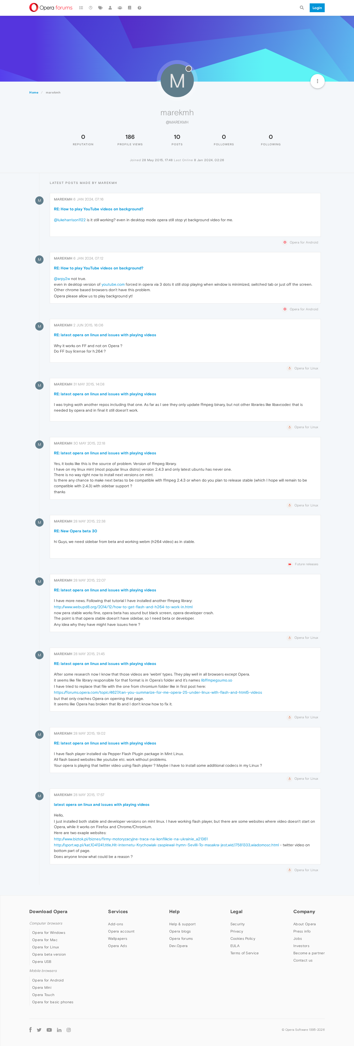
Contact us (303, 960)
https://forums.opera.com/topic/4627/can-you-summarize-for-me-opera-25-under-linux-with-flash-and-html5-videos (158, 692)
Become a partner (309, 953)
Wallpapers (117, 938)
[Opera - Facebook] (30, 1030)
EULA (234, 946)
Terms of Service (244, 953)
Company (304, 911)
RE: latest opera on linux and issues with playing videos (105, 335)
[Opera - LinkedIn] (59, 1030)
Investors (301, 946)
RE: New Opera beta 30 (75, 531)
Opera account (121, 931)
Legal (236, 911)
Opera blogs (180, 931)
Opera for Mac (45, 940)
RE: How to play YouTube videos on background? (98, 209)
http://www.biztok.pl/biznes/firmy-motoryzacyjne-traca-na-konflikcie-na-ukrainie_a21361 (131, 839)
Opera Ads (117, 946)
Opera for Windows (48, 932)
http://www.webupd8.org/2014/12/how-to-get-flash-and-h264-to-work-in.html (123, 607)
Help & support (182, 924)
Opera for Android (48, 980)
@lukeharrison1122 (70, 220)
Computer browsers (45, 923)
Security (237, 924)
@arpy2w (62, 278)
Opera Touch (43, 995)
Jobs (297, 938)
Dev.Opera (178, 946)
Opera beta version (49, 954)
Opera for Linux (45, 947)
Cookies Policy (242, 938)
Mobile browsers (43, 971)
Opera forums (181, 938)
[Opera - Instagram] (68, 1030)
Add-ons (115, 924)
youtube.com (113, 284)
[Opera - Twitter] (39, 1030)
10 (177, 136)
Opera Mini (41, 987)
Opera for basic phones (53, 1002)
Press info (301, 931)
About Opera (304, 924)
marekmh (63, 199)
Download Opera (48, 911)
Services (118, 911)
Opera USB (42, 961)
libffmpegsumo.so (216, 680)
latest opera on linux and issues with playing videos (102, 804)
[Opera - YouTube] (49, 1030)
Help (174, 911)
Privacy (236, 931)
